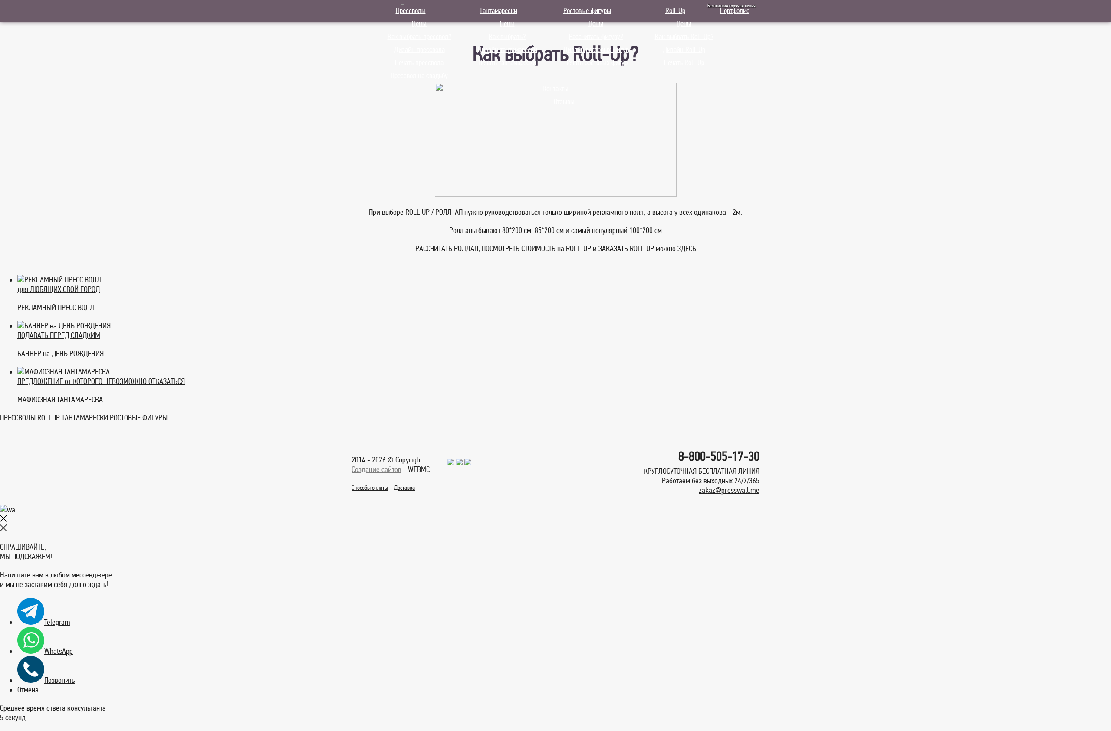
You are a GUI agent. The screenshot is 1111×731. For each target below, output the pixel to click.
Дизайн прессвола (419, 49)
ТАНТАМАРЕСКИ (85, 418)
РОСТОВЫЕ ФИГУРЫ (139, 418)
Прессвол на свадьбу (419, 75)
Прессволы (411, 10)
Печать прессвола (419, 62)
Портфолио (734, 10)
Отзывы (564, 101)
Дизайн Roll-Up (684, 49)
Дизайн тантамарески (507, 49)
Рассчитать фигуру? (596, 36)
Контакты (555, 88)
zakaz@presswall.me (729, 490)
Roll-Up (675, 10)
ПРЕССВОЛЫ (18, 418)
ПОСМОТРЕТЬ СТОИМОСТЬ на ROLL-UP (536, 248)
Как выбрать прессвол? (419, 36)
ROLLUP (48, 418)
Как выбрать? (507, 36)
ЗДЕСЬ (686, 248)
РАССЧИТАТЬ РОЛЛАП (446, 248)
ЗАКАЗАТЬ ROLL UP (626, 248)
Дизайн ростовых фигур (596, 49)
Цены (419, 23)
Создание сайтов (376, 469)
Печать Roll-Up (684, 62)
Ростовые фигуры (587, 10)
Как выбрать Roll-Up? (684, 36)
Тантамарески (498, 10)
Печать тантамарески (507, 62)
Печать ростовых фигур (596, 62)
